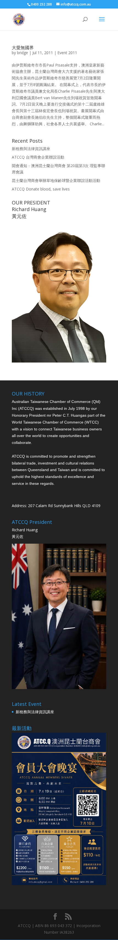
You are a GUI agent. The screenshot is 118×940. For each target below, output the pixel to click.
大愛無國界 (23, 48)
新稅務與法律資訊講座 (31, 148)
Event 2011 (67, 52)
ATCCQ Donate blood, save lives (41, 189)
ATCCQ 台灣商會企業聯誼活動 (38, 157)
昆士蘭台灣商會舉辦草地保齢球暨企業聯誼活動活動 (56, 180)
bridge (22, 52)
